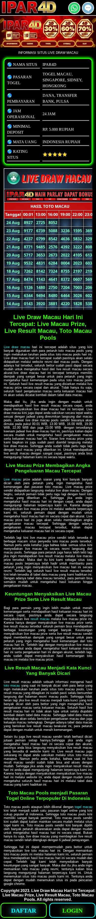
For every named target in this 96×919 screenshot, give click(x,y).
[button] (88, 8)
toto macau (12, 685)
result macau (40, 619)
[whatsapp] (74, 12)
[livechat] (88, 12)
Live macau (12, 479)
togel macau (83, 807)
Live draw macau (17, 347)
